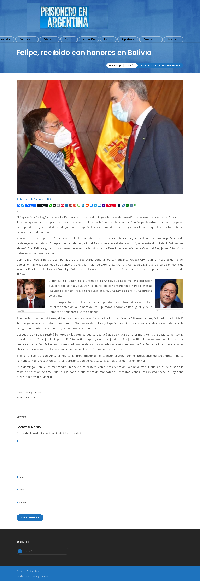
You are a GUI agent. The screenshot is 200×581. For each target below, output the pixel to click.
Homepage (115, 65)
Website (22, 502)
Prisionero (38, 199)
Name (22, 477)
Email (21, 489)
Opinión (130, 65)
